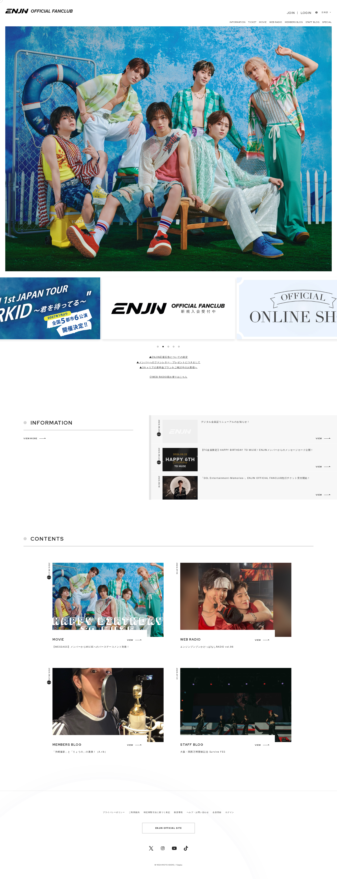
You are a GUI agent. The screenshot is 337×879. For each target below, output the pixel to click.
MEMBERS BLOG (294, 22)
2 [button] (163, 346)
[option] (168, 309)
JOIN (291, 13)
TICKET (252, 22)
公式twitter (151, 848)
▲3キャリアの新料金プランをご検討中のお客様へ (168, 367)
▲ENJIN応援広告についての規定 (168, 357)
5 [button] (179, 346)
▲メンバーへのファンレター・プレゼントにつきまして (168, 362)
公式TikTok (186, 848)
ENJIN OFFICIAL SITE (168, 828)
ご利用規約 (134, 812)
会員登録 (217, 812)
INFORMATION (238, 22)
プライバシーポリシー (114, 812)
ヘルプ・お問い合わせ (198, 812)
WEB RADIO (275, 22)
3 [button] (168, 346)
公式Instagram (162, 848)
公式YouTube (174, 848)
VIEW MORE (30, 438)
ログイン (229, 812)
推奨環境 (178, 812)
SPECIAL (327, 22)
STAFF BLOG (313, 22)
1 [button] (157, 346)
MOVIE (263, 22)
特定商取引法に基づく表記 (157, 812)
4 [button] (173, 346)
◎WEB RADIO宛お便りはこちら (168, 376)
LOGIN (306, 13)
